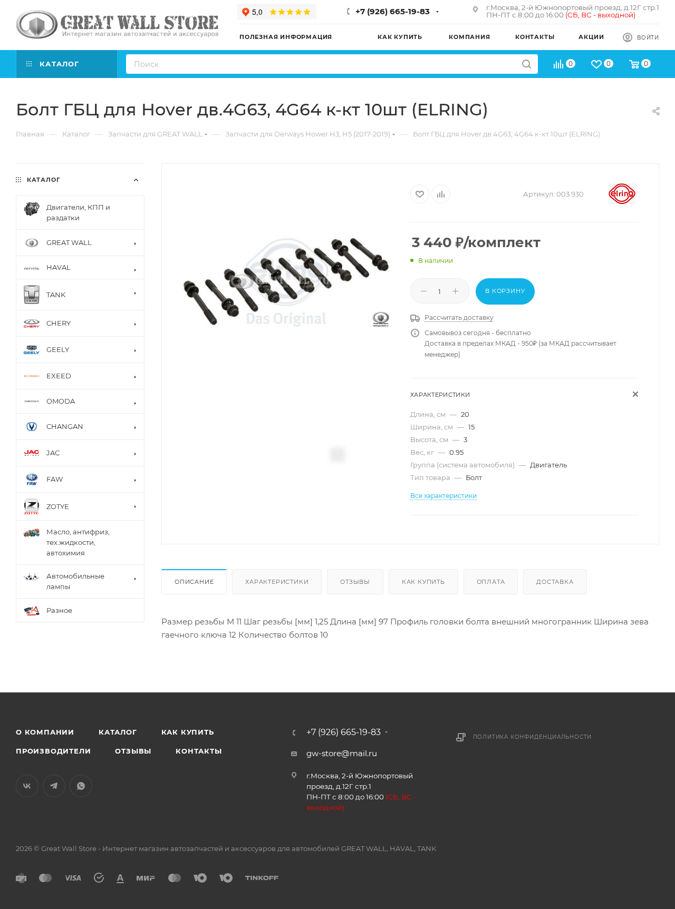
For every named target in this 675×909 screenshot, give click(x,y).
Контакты (198, 751)
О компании (45, 732)
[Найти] (526, 64)
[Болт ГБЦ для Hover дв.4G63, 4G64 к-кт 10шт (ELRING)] (286, 281)
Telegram (54, 786)
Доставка (554, 581)
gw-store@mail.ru (341, 753)
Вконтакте (27, 786)
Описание (194, 581)
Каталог (118, 732)
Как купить (423, 581)
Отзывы (355, 581)
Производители (53, 751)
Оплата (491, 581)
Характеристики (276, 581)
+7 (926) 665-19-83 (392, 11)
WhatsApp (81, 786)
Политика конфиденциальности (532, 737)
